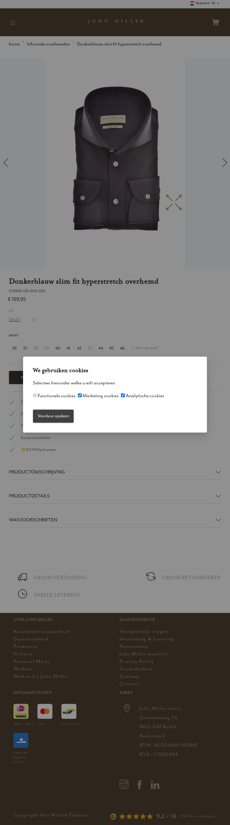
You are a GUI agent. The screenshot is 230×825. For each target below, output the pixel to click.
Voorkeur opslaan (53, 415)
